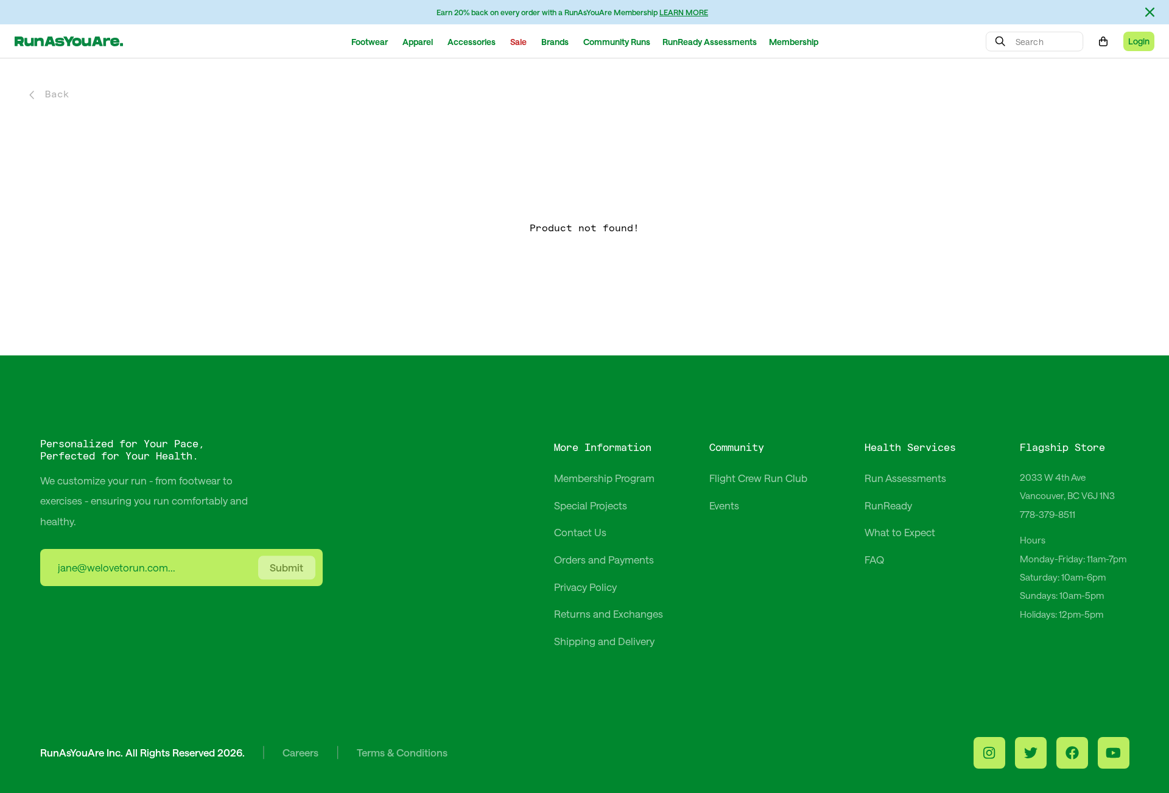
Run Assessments (905, 478)
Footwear (369, 42)
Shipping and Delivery (604, 641)
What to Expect (900, 532)
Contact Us (580, 532)
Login (1139, 41)
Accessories (472, 42)
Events (724, 505)
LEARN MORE (683, 12)
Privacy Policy (585, 587)
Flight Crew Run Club (758, 478)
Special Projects (590, 505)
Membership (793, 42)
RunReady (888, 505)
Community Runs (616, 42)
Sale (518, 42)
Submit (286, 568)
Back (57, 94)
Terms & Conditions (402, 752)
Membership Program (604, 478)
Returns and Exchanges (608, 613)
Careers (300, 752)
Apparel (417, 42)
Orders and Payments (604, 559)
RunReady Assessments (709, 42)
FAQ (874, 559)
